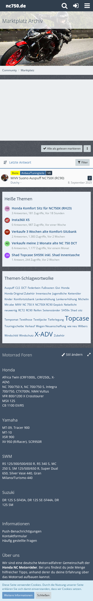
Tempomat (11, 319)
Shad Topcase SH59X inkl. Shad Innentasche (46, 255)
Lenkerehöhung (45, 299)
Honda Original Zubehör (20, 293)
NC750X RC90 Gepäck (49, 305)
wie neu (72, 326)
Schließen (43, 595)
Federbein (34, 288)
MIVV (18, 305)
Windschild (11, 335)
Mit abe (9, 305)
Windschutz (26, 335)
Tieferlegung (56, 319)
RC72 (21, 310)
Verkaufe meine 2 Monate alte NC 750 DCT (44, 243)
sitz (80, 310)
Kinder (9, 299)
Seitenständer (51, 310)
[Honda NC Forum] (15, 5)
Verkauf (30, 326)
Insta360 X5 (21, 220)
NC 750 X (28, 305)
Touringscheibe (14, 326)
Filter (84, 162)
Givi (57, 288)
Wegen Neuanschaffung (51, 326)
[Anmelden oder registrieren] (75, 5)
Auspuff (9, 288)
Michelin (83, 299)
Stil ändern (74, 354)
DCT (24, 288)
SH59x (65, 310)
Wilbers (83, 326)
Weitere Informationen (18, 595)
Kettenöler (74, 293)
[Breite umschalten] (89, 354)
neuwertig (11, 310)
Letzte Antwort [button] (20, 162)
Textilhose (25, 319)
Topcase (77, 318)
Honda (65, 288)
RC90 (29, 310)
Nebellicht (70, 305)
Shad (74, 310)
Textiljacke (40, 319)
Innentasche (43, 293)
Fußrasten (48, 288)
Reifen (38, 310)
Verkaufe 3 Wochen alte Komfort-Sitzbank (44, 231)
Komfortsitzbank (24, 299)
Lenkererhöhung (66, 299)
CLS (17, 288)
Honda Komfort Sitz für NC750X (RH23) (42, 208)
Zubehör (59, 335)
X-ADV (44, 334)
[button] (87, 5)
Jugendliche (59, 293)
